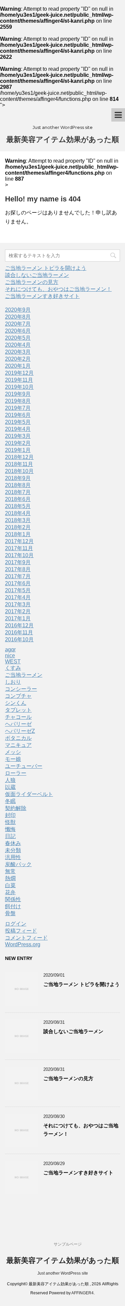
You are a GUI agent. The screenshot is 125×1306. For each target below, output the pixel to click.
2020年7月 (18, 324)
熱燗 (10, 878)
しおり (13, 682)
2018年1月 (18, 534)
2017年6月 (18, 583)
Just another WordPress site (62, 1273)
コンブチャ (18, 696)
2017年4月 (18, 597)
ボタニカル (18, 738)
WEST (13, 661)
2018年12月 (19, 457)
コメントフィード (26, 938)
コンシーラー (21, 689)
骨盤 (10, 913)
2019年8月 (18, 401)
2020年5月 (18, 338)
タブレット (18, 710)
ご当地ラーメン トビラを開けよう (45, 268)
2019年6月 (18, 415)
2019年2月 (18, 443)
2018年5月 (18, 506)
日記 (10, 836)
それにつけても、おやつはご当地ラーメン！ (58, 289)
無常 (10, 871)
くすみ (13, 668)
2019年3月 (18, 436)
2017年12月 (19, 541)
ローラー (15, 773)
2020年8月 (18, 317)
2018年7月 (18, 492)
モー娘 (13, 759)
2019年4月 (18, 429)
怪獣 (10, 822)
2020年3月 (18, 352)
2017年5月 (18, 590)
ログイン (15, 924)
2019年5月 (18, 422)
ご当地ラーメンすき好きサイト (42, 296)
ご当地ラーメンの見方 (31, 282)
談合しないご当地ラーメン (37, 275)
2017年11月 (19, 548)
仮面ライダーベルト (29, 794)
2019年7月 (18, 408)
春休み (13, 843)
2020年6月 (18, 331)
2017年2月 (18, 611)
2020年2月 (18, 359)
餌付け (13, 906)
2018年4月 (18, 513)
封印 (10, 815)
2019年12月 (19, 373)
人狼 (10, 780)
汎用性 (13, 857)
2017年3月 (18, 604)
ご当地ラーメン (23, 675)
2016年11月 (19, 632)
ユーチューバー (23, 766)
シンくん (15, 703)
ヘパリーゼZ (20, 731)
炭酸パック (18, 864)
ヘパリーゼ (18, 724)
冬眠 (10, 801)
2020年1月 (18, 366)
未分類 (13, 850)
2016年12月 (19, 625)
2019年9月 (18, 394)
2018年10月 (19, 471)
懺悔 (10, 829)
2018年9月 (18, 478)
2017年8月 (18, 569)
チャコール (18, 717)
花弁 (10, 892)
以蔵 (10, 787)
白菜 (10, 885)
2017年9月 (18, 562)
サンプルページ (68, 1244)
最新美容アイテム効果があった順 (62, 139)
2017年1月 (18, 618)
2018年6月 (18, 499)
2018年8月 (18, 485)
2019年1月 (18, 450)
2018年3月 (18, 520)
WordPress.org (22, 944)
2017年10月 (19, 555)
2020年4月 (18, 345)
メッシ (13, 752)
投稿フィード (21, 931)
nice (10, 655)
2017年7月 (18, 576)
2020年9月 (18, 310)
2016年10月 (19, 639)
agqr (10, 649)
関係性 (13, 899)
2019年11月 (19, 380)
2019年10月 (19, 387)
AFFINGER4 (82, 1293)
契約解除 (15, 808)
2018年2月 (18, 527)
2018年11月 (19, 464)
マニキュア (18, 745)
